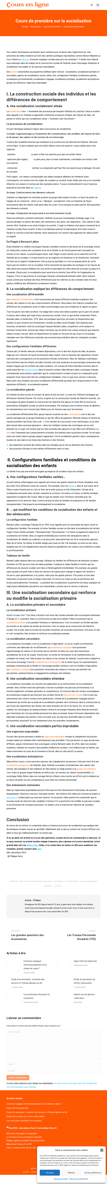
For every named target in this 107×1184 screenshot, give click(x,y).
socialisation (58, 886)
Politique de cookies (61, 1179)
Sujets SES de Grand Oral (85, 961)
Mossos (72, 486)
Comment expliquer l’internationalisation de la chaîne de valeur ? (35, 965)
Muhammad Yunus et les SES (19, 1144)
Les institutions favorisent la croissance (36, 996)
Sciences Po (12, 797)
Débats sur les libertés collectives (84, 996)
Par (58, 881)
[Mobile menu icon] (97, 5)
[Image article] (14, 965)
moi (39, 849)
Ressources (47, 881)
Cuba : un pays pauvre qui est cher (21, 1147)
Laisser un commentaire (88, 881)
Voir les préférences (92, 1173)
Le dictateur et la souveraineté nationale (24, 1137)
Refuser (71, 1173)
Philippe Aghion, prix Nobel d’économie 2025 (25, 1140)
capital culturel (31, 369)
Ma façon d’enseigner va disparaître (22, 1133)
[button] (101, 1150)
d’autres (25, 59)
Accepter (50, 1173)
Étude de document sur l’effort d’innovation (84, 981)
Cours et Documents (26, 881)
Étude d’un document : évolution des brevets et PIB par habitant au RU (28, 981)
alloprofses (32, 845)
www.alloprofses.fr (47, 1128)
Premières (39, 881)
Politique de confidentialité (78, 1179)
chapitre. (37, 187)
